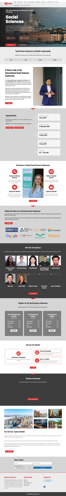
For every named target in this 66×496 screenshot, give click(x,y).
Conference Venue (50, 1)
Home (15, 1)
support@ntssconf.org (49, 480)
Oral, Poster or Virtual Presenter (20, 467)
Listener (29, 467)
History (56, 1)
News (22, 5)
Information (19, 1)
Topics (25, 1)
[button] (22, 2)
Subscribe (42, 467)
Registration (43, 1)
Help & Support (27, 5)
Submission (38, 1)
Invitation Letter (17, 5)
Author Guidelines (31, 1)
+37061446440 (48, 481)
